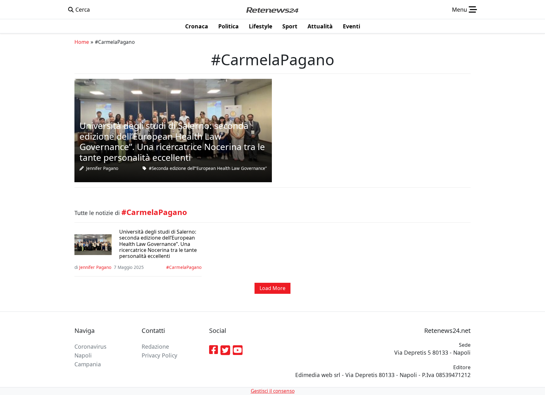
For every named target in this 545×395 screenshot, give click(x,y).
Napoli (83, 355)
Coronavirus (90, 346)
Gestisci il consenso (273, 391)
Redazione (155, 346)
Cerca (82, 9)
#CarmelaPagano (184, 267)
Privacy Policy (159, 355)
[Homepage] (272, 9)
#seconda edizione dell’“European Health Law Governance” (208, 168)
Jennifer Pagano (102, 168)
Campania (87, 364)
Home (81, 41)
